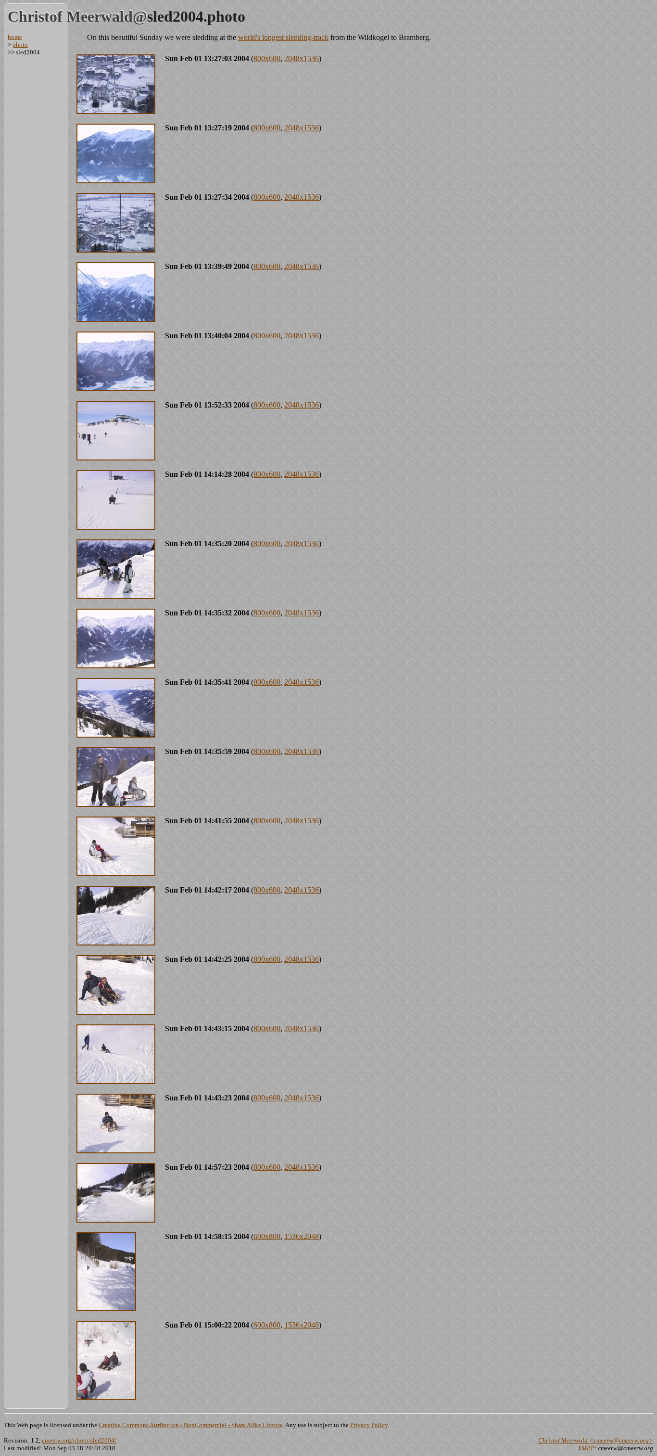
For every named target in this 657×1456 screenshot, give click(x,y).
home (15, 36)
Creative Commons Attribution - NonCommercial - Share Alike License (191, 1425)
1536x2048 (301, 1236)
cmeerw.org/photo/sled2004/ (79, 1440)
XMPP (586, 1448)
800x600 (266, 58)
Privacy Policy (369, 1425)
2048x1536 (301, 58)
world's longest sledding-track (283, 37)
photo (20, 44)
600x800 (266, 1236)
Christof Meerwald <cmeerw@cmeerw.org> (595, 1440)
